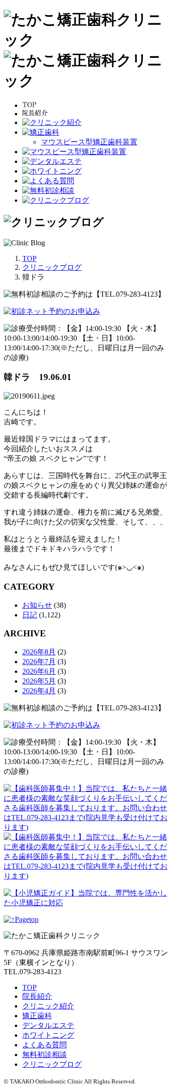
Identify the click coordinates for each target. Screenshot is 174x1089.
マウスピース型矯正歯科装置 (89, 142)
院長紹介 (37, 996)
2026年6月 (39, 671)
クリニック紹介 (48, 1006)
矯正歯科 (37, 1016)
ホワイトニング (48, 1035)
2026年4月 (39, 691)
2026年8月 (39, 652)
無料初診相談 (44, 1054)
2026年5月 (39, 681)
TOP (29, 987)
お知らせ (37, 605)
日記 (29, 615)
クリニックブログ (52, 1064)
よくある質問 (44, 1045)
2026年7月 (39, 662)
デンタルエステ (48, 1025)
